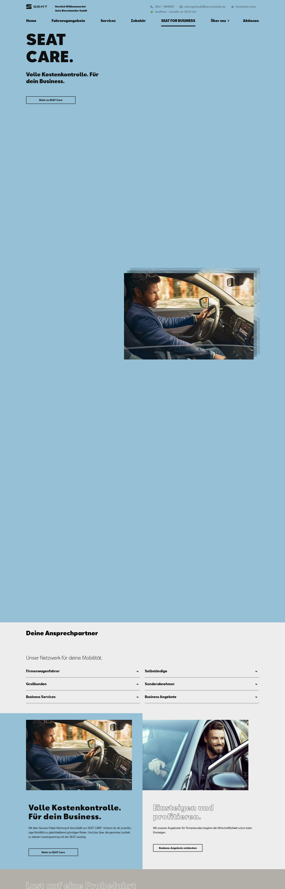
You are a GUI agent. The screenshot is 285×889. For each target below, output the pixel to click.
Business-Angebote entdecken (178, 847)
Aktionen (251, 21)
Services (108, 21)
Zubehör (138, 21)
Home (31, 21)
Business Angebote (160, 697)
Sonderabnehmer (160, 684)
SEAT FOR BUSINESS (178, 21)
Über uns (218, 21)
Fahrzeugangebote (68, 21)
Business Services (41, 697)
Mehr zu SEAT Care (51, 99)
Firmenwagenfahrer (43, 671)
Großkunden (36, 684)
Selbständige (156, 671)
